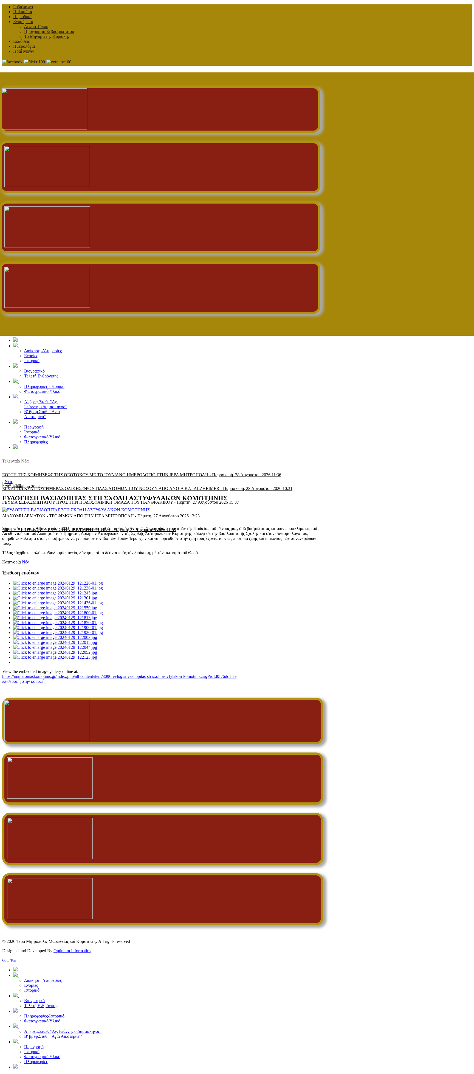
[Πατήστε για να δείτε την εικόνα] (76, 510)
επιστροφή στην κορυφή (23, 681)
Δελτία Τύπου (36, 26)
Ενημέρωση (23, 21)
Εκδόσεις (21, 41)
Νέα (8, 481)
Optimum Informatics (72, 950)
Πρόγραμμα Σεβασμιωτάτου (49, 31)
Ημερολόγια (24, 46)
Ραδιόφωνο (23, 6)
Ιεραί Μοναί (23, 51)
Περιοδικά (22, 16)
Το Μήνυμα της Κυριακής (46, 36)
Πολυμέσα (22, 11)
